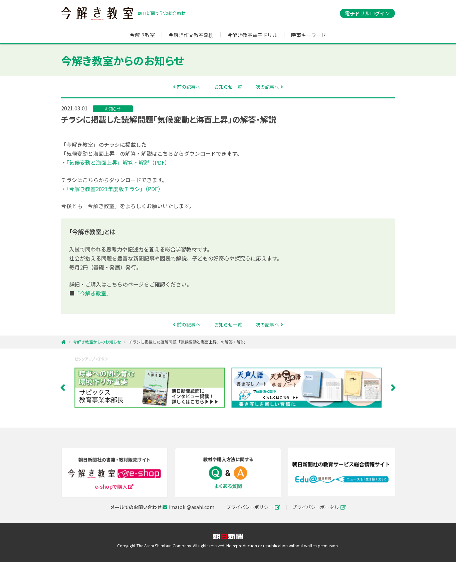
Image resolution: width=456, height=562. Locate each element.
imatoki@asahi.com (191, 507)
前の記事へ (188, 86)
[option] (152, 388)
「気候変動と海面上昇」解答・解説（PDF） (118, 162)
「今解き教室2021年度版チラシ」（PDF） (114, 189)
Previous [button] (62, 387)
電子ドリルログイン (367, 13)
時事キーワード (308, 34)
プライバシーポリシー (249, 507)
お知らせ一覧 (228, 86)
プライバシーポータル (315, 507)
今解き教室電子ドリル (252, 34)
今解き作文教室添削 (191, 34)
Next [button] (393, 387)
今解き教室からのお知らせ (97, 342)
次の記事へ (267, 86)
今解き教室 (97, 13)
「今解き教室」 (93, 293)
